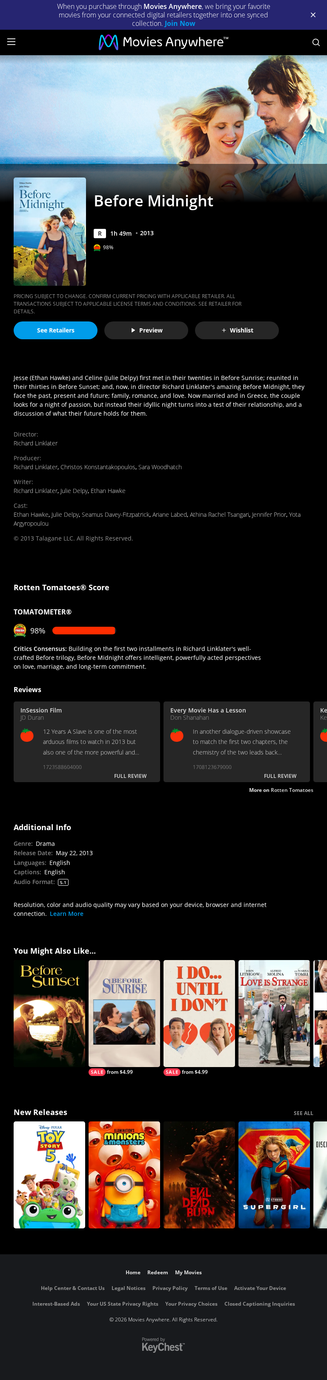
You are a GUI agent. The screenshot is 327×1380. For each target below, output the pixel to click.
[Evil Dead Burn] (199, 1174)
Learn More (66, 914)
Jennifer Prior (269, 514)
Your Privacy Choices (191, 1303)
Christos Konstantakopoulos (97, 467)
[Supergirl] (274, 1174)
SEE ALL (303, 1113)
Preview (151, 330)
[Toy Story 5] (49, 1174)
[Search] (316, 42)
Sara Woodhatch (160, 467)
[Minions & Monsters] (124, 1174)
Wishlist (241, 330)
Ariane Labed (169, 514)
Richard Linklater (35, 443)
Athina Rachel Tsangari (219, 514)
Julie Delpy (74, 491)
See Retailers (56, 330)
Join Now (180, 23)
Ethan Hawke (108, 491)
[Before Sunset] (49, 1013)
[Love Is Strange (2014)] (274, 1013)
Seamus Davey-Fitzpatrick (115, 514)
